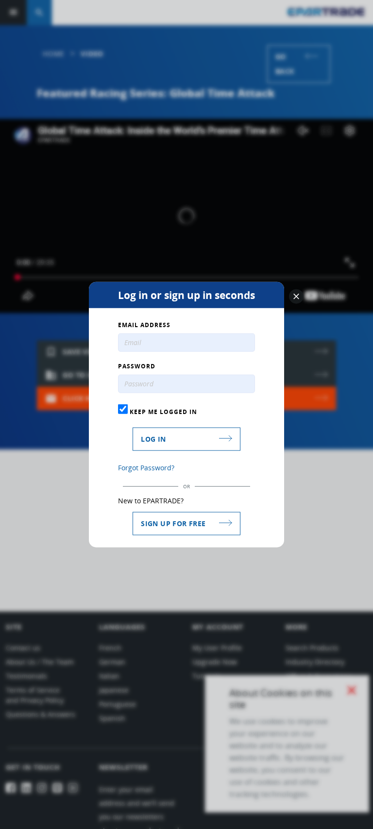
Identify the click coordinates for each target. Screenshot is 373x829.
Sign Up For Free (173, 523)
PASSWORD (136, 366)
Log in (153, 438)
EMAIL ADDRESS (144, 325)
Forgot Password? (146, 467)
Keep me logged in (162, 411)
